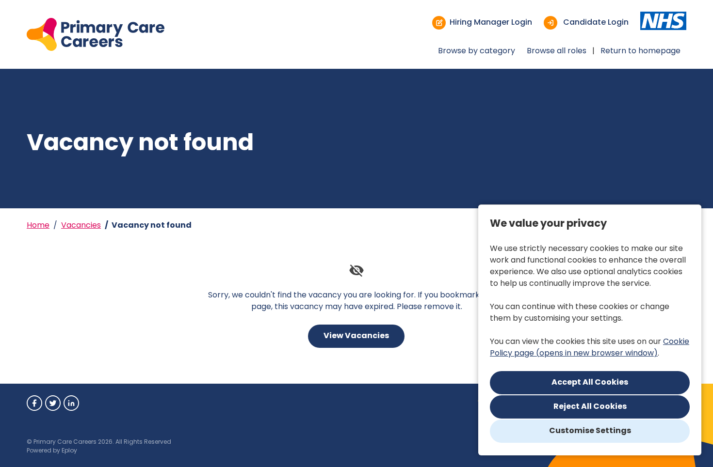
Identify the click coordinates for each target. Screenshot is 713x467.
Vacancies (81, 226)
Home (38, 226)
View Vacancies (356, 336)
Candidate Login (595, 23)
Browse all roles (556, 51)
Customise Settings (590, 431)
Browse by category (476, 51)
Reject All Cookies (590, 407)
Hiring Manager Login (491, 23)
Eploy (69, 451)
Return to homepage (640, 51)
